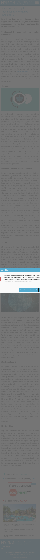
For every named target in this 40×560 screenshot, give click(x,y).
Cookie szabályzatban (18, 281)
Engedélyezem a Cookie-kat (28, 290)
